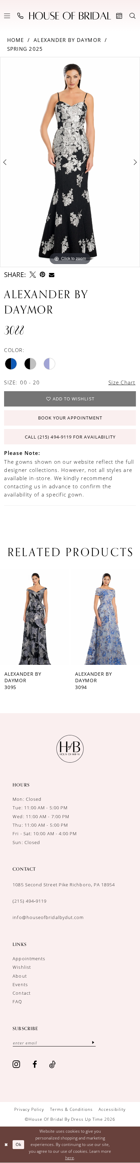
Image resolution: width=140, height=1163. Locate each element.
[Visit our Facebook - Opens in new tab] (35, 1064)
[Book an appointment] (119, 15)
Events (20, 984)
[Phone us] (20, 15)
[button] (7, 15)
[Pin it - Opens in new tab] (42, 275)
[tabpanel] (70, 162)
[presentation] (64, 617)
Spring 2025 (25, 48)
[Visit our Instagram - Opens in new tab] (16, 1064)
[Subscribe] (93, 1042)
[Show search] (132, 15)
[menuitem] (7, 15)
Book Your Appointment (70, 418)
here (69, 1157)
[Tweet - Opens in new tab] (33, 275)
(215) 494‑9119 (30, 901)
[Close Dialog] (6, 1144)
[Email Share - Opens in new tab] (51, 275)
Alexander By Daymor (67, 40)
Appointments (29, 958)
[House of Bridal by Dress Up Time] (70, 16)
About (20, 976)
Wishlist (22, 967)
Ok (18, 1144)
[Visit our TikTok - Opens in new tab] (52, 1064)
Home (15, 40)
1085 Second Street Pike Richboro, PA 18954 (64, 885)
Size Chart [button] (122, 382)
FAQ (17, 1001)
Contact (22, 993)
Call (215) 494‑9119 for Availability (70, 437)
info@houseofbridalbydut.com (48, 917)
